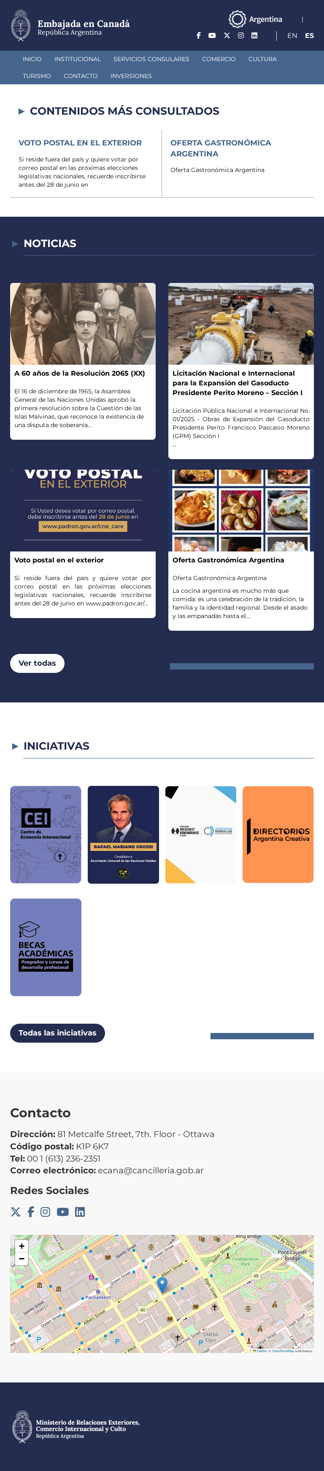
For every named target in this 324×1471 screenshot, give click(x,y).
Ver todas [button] (37, 663)
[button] (162, 1285)
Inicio (32, 59)
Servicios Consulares (151, 59)
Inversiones (131, 76)
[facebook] (199, 36)
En (292, 36)
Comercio (219, 59)
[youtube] (212, 36)
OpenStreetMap (283, 1350)
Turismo (37, 76)
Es (309, 36)
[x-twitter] (227, 36)
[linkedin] (254, 36)
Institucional (77, 59)
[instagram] (241, 36)
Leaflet (261, 1350)
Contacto (81, 76)
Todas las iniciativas (58, 1033)
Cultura (262, 59)
